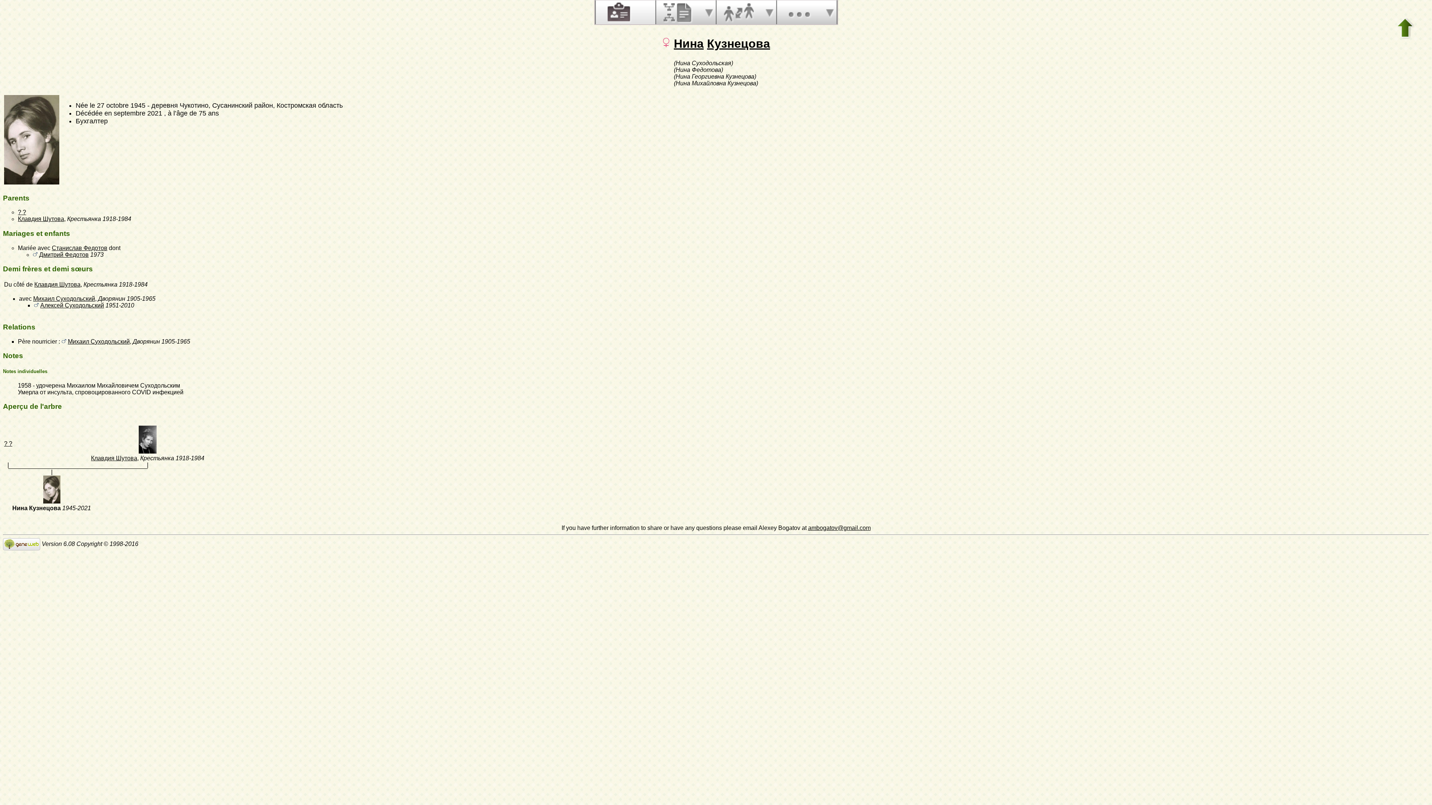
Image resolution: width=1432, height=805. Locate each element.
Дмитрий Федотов (64, 255)
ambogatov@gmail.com (839, 528)
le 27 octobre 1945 (117, 105)
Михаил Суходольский (64, 299)
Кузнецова (738, 43)
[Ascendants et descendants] (678, 12)
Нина (689, 43)
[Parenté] (738, 12)
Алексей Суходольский (72, 305)
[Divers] (799, 12)
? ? (22, 212)
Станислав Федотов (79, 248)
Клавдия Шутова (41, 219)
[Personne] (618, 12)
